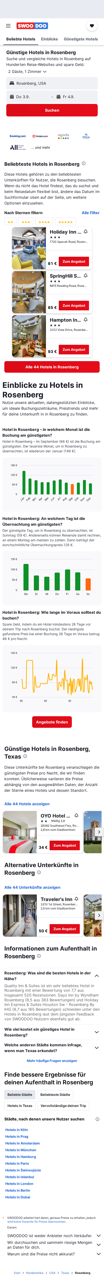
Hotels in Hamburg (20, 1157)
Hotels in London (19, 1184)
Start (17, 1273)
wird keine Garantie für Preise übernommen (36, 1221)
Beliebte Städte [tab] (19, 1095)
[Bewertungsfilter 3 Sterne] (26, 223)
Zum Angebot (74, 261)
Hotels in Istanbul (19, 1177)
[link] (52, 367)
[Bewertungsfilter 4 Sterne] (44, 223)
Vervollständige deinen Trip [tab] (63, 1106)
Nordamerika (35, 1273)
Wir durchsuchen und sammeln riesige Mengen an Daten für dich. (49, 1245)
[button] (8, 25)
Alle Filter (91, 212)
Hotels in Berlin (17, 1190)
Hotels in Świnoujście (23, 1170)
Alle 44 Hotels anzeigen (27, 803)
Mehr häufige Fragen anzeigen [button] (52, 1061)
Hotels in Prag (16, 1136)
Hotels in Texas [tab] (19, 1106)
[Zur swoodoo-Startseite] (32, 25)
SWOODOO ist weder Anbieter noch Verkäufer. (49, 1235)
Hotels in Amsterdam (22, 1143)
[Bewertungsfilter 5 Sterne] (65, 223)
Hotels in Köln (16, 1130)
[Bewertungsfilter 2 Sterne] (10, 223)
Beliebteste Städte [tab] (55, 1095)
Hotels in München (20, 1150)
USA (52, 1273)
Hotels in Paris (17, 1163)
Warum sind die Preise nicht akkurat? (41, 1254)
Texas (65, 1273)
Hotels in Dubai (17, 1197)
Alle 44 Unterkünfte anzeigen (32, 887)
